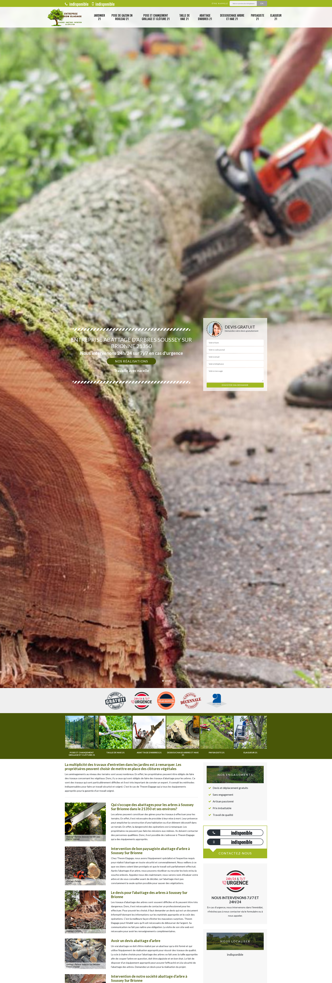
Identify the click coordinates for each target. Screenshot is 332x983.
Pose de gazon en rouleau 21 (122, 17)
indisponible (78, 4)
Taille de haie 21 (184, 17)
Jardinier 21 (99, 17)
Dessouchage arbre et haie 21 (232, 17)
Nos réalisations (131, 361)
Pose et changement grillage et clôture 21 (156, 17)
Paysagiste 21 (257, 17)
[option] (166, 393)
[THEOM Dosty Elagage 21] (65, 17)
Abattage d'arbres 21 (205, 17)
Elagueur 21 (276, 17)
